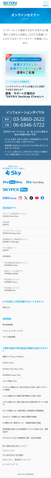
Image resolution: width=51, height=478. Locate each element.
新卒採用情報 (8, 325)
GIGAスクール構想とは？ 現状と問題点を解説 (20, 417)
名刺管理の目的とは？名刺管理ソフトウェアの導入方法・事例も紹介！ (25, 430)
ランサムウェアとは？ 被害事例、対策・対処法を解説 (22, 438)
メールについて (9, 464)
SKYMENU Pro (12, 289)
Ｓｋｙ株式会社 (28, 474)
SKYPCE (6, 223)
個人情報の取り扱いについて (15, 446)
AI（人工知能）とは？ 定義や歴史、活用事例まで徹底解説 (23, 411)
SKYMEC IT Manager (15, 240)
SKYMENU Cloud (16, 264)
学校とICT (6, 307)
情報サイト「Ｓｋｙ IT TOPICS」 (13, 357)
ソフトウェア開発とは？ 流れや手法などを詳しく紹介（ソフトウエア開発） (25, 388)
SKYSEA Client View (15, 215)
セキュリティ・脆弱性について (15, 459)
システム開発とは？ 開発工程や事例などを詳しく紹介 (22, 396)
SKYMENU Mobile (13, 272)
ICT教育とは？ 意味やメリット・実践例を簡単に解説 (22, 423)
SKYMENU (7, 256)
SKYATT (10, 249)
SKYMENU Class (12, 280)
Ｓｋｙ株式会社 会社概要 (13, 455)
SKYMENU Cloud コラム (12, 375)
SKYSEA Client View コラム (13, 369)
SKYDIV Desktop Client (12, 232)
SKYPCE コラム (8, 363)
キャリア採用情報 (9, 337)
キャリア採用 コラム (10, 381)
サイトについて (9, 450)
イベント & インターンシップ (13, 331)
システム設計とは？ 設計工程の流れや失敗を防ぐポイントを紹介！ (25, 403)
